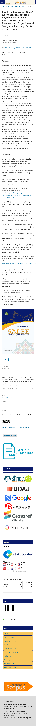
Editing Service (9, 663)
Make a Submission (10, 435)
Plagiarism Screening (11, 652)
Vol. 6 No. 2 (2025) (20, 6)
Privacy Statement (10, 641)
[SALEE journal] (18, 482)
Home (3, 6)
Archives (10, 6)
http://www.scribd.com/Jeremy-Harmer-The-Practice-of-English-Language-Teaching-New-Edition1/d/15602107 (16, 195)
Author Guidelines (10, 667)
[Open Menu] (2, 2)
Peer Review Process (10, 645)
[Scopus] (18, 692)
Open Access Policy (10, 648)
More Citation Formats (10, 388)
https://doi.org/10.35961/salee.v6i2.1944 (18, 48)
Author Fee (7, 656)
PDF (6, 360)
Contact (6, 633)
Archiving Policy (9, 660)
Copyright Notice (9, 637)
